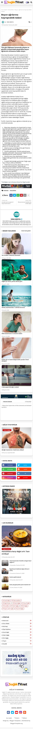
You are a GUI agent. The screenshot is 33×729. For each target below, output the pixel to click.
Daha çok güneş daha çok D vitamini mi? (20, 584)
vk (25, 473)
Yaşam (5, 608)
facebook (10, 465)
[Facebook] (11, 195)
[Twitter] (14, 195)
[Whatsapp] (17, 195)
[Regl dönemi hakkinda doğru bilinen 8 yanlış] (5, 571)
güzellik (17, 644)
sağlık (12, 608)
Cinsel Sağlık (7, 600)
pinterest (10, 473)
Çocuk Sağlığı (20, 608)
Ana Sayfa (4, 9)
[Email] (24, 195)
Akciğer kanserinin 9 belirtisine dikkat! (13, 450)
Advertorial (17, 620)
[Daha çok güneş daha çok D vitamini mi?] (5, 587)
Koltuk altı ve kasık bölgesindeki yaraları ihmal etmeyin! (15, 360)
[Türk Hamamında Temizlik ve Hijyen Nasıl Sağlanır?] (5, 563)
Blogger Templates (15, 720)
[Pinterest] (21, 195)
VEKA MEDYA (15, 219)
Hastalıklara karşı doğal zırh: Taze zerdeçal (16, 552)
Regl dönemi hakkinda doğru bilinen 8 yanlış (19, 569)
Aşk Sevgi (17, 626)
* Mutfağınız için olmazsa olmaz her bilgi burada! (15, 182)
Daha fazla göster (26, 231)
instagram (10, 477)
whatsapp (10, 469)
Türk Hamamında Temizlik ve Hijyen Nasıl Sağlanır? (20, 561)
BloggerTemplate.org (16, 723)
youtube (25, 477)
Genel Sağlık (27, 603)
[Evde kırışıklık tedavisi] (5, 579)
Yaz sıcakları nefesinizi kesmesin (11, 255)
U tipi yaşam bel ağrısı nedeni (10, 387)
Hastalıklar (11, 9)
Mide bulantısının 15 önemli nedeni (12, 333)
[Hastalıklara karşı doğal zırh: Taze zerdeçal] (16, 536)
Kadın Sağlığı (16, 606)
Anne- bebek (17, 623)
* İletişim (16, 718)
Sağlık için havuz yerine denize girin (12, 281)
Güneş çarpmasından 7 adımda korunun (13, 307)
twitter (25, 465)
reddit (25, 469)
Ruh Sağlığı (24, 606)
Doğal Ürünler (7, 603)
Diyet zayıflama (17, 600)
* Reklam (24, 718)
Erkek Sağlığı (17, 603)
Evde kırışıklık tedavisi (15, 577)
